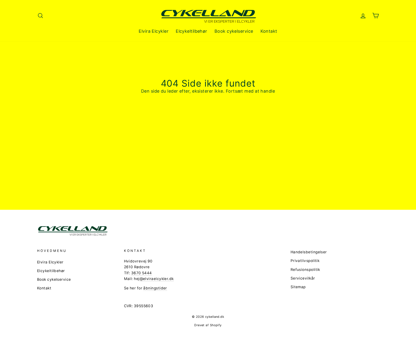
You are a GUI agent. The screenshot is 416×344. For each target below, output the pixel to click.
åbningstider (155, 288)
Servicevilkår (303, 278)
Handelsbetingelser (309, 252)
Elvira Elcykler (154, 31)
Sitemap (298, 287)
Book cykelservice (233, 31)
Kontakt (268, 31)
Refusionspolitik (305, 269)
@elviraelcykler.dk (157, 278)
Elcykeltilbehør (191, 31)
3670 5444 (141, 273)
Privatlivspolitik (305, 260)
